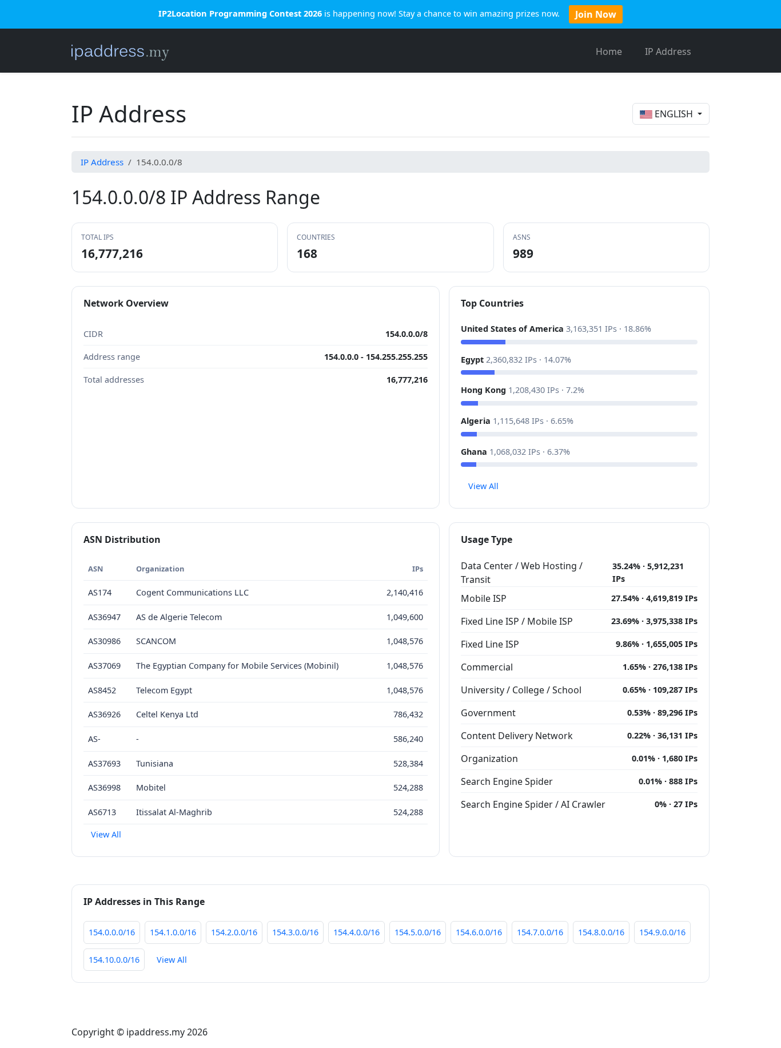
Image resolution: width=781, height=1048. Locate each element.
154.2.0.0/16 (234, 932)
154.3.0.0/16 (295, 932)
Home (609, 51)
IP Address (668, 51)
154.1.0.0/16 (173, 932)
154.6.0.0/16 (479, 932)
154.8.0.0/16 (601, 932)
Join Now (595, 14)
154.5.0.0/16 (418, 932)
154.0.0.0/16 (112, 932)
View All (483, 486)
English (673, 114)
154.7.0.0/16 (540, 932)
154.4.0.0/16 (356, 932)
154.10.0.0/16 (114, 959)
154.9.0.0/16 (662, 932)
